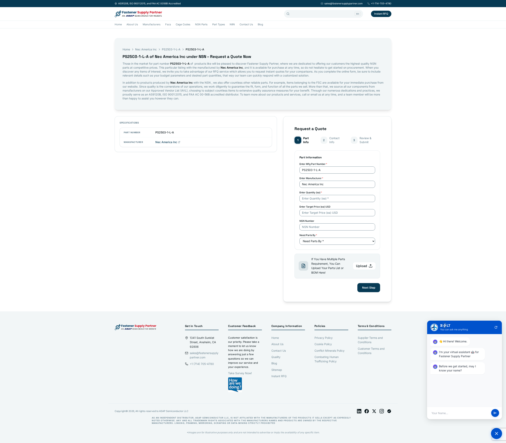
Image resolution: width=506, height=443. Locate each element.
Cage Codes (183, 24)
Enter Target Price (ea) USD (314, 206)
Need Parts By (308, 235)
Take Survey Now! (240, 373)
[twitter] (374, 411)
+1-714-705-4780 (381, 3)
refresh (496, 327)
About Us (132, 24)
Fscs (168, 24)
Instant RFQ (381, 13)
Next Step (368, 287)
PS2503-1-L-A (171, 49)
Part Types (218, 24)
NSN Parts (201, 24)
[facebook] (366, 411)
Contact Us (246, 24)
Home (118, 24)
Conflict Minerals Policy (329, 350)
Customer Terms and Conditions (371, 351)
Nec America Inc (146, 49)
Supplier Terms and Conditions (370, 340)
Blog (260, 24)
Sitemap (276, 369)
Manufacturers (151, 24)
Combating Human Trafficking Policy (326, 359)
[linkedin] (359, 411)
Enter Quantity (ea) (310, 192)
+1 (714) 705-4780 (202, 364)
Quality (275, 357)
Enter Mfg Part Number (313, 163)
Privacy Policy (323, 337)
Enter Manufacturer (311, 178)
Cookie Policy (323, 344)
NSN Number (306, 220)
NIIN (232, 24)
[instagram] (382, 411)
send (495, 413)
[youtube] (389, 411)
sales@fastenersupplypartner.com (343, 3)
